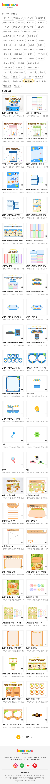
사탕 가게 (6, 18)
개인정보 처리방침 (33, 758)
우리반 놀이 (28, 81)
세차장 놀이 (41, 22)
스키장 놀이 (21, 40)
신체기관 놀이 (32, 36)
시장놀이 (17, 49)
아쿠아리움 (21, 63)
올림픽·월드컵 (8, 67)
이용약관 (23, 758)
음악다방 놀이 (29, 58)
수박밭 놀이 (16, 27)
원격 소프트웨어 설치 (16, 760)
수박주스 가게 (28, 27)
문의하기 (16, 758)
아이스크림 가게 (32, 67)
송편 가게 (27, 31)
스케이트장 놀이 (8, 40)
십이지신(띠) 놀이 (19, 45)
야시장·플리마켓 (19, 72)
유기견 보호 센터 (41, 81)
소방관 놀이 (7, 31)
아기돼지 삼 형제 (8, 63)
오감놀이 (6, 77)
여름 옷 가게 (39, 77)
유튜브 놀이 (7, 72)
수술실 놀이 (40, 27)
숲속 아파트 (37, 31)
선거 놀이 (41, 45)
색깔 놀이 (21, 22)
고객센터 (43, 758)
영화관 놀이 (30, 54)
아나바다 (6, 81)
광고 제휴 (26, 760)
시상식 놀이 (41, 40)
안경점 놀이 (7, 86)
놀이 (3, 14)
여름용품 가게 (18, 54)
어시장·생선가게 (33, 63)
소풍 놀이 (17, 31)
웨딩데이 (42, 72)
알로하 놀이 (19, 67)
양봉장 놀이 (39, 49)
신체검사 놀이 (20, 36)
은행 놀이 (15, 77)
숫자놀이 (32, 45)
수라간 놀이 (7, 49)
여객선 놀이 (7, 54)
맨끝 (27, 737)
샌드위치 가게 (40, 18)
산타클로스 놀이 (18, 18)
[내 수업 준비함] (21, 108)
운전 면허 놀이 (42, 54)
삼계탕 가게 (7, 45)
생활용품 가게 (27, 49)
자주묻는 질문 (8, 758)
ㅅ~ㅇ (8, 14)
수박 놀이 (6, 27)
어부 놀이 (17, 86)
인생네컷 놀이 (16, 81)
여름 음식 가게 (26, 77)
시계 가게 (31, 40)
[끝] (32, 737)
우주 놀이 (6, 58)
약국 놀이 (41, 58)
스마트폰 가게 (7, 36)
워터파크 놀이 (17, 58)
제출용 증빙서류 (35, 760)
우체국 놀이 (32, 72)
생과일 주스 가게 (8, 22)
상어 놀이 (30, 18)
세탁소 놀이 (31, 22)
